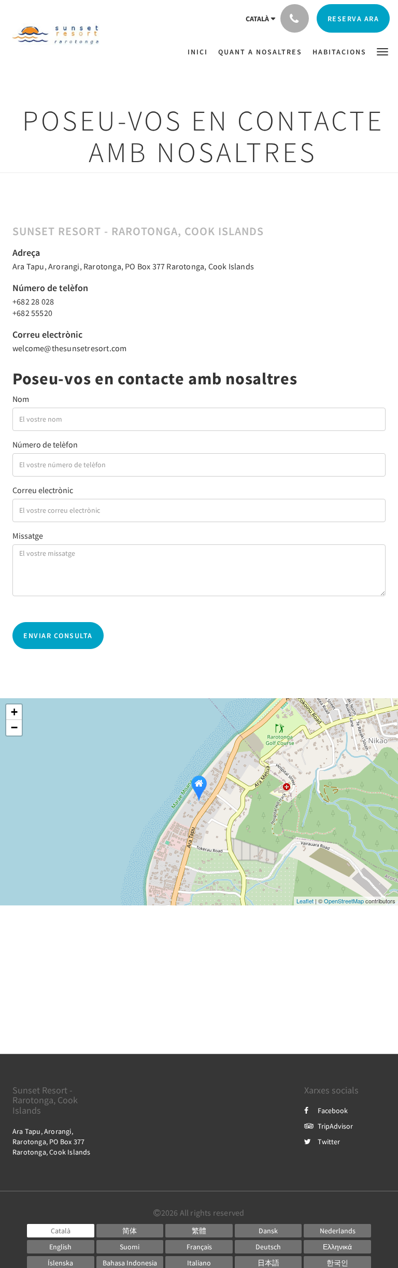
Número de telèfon (45, 444)
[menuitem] (200, 51)
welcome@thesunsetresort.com (69, 348)
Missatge (27, 535)
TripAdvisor (335, 1126)
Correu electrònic (42, 490)
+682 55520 (32, 313)
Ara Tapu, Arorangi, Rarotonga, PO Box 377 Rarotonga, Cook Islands (133, 266)
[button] (382, 51)
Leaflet (305, 901)
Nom (20, 399)
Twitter (329, 1141)
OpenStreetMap (344, 901)
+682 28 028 (33, 301)
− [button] (14, 727)
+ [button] (14, 711)
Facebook (333, 1110)
